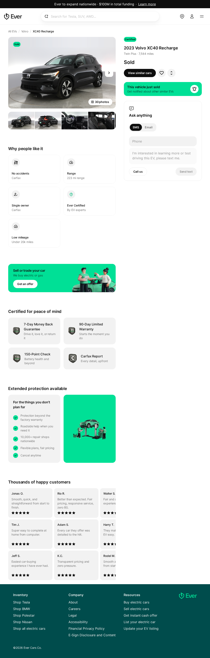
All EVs (12, 31)
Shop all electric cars (29, 628)
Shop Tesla (21, 602)
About (73, 602)
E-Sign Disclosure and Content (92, 635)
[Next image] (109, 73)
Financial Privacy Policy (86, 628)
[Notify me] (194, 89)
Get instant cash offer (140, 615)
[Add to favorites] (162, 73)
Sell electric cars (136, 609)
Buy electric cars (136, 602)
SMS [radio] (136, 127)
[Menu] (202, 16)
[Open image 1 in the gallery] (21, 120)
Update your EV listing (141, 628)
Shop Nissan (22, 622)
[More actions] (171, 73)
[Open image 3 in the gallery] (75, 120)
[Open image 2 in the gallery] (48, 120)
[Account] (192, 16)
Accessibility (78, 622)
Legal (72, 615)
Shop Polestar (24, 615)
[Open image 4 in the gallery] (101, 120)
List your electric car (139, 622)
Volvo (25, 31)
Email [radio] (149, 127)
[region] (62, 534)
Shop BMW (21, 609)
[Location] (182, 16)
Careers (74, 609)
